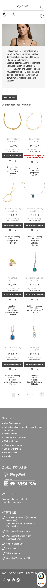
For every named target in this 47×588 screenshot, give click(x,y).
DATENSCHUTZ (16, 573)
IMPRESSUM (32, 573)
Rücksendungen (11, 441)
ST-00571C (12, 141)
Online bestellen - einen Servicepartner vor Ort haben (23, 428)
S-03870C (34, 141)
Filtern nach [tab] (9, 97)
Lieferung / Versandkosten (16, 437)
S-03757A (12, 280)
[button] (10, 160)
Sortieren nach (8, 105)
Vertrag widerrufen (12, 449)
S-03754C (12, 350)
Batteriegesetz (10, 452)
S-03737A (34, 350)
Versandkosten (12, 151)
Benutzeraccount (13, 15)
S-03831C (34, 211)
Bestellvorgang (10, 433)
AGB (4, 573)
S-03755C (34, 280)
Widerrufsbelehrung (13, 445)
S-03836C (12, 211)
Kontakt (7, 456)
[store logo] (23, 5)
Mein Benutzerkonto (13, 423)
